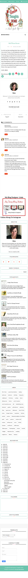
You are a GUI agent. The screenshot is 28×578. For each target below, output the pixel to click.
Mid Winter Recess (8, 483)
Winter (10, 434)
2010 (4, 459)
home (3, 413)
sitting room (9, 422)
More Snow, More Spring (12, 345)
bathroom (4, 395)
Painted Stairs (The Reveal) (12, 314)
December (6, 464)
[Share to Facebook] (5, 70)
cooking (16, 398)
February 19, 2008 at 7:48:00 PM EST (11, 139)
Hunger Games (9, 413)
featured (4, 407)
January (6, 488)
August (6, 469)
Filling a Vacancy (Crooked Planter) (14, 356)
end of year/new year (6, 404)
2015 (4, 451)
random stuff (18, 419)
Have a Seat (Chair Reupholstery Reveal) (15, 324)
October (6, 465)
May (5, 474)
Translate (12, 536)
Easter (10, 401)
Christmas (11, 398)
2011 (4, 457)
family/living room (19, 404)
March (6, 477)
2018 (4, 446)
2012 (4, 455)
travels (18, 428)
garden (9, 407)
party (7, 419)
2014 (4, 452)
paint (3, 419)
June (5, 472)
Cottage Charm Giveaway (12, 282)
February (6, 478)
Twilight (4, 431)
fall (13, 404)
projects (12, 419)
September (7, 467)
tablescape (16, 425)
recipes (3, 422)
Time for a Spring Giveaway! (13, 303)
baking (20, 392)
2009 (4, 460)
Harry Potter (21, 410)
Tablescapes (4, 428)
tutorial (23, 428)
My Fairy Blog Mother (19, 569)
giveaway (22, 407)
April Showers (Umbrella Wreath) (14, 293)
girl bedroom (15, 407)
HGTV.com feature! (11, 376)
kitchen (22, 413)
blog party (21, 395)
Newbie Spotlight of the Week (18, 416)
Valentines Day (10, 431)
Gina (14, 241)
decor (21, 398)
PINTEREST (12, 1)
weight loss (4, 434)
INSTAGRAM (4, 1)
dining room (4, 401)
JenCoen (7, 154)
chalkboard (4, 398)
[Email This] (2, 70)
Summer (4, 425)
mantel (3, 416)
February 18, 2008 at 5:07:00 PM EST (11, 127)
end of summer (17, 401)
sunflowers (9, 425)
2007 (4, 490)
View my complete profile (14, 251)
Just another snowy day (9, 480)
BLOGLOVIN (25, 1)
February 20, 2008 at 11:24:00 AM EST (11, 155)
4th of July (4, 392)
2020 (4, 444)
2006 (4, 491)
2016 (4, 449)
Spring (19, 422)
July (5, 470)
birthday (15, 395)
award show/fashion (12, 392)
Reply (6, 134)
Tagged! (6, 485)
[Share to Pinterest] (7, 70)
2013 (4, 454)
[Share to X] (4, 70)
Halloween (15, 410)
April (5, 475)
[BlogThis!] (3, 70)
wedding (17, 431)
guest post (8, 410)
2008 (4, 462)
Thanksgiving (12, 428)
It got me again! (7, 486)
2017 (4, 447)
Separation (6, 482)
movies (8, 416)
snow (15, 422)
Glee (3, 410)
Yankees (15, 434)
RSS (18, 1)
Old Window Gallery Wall (12, 335)
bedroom (10, 395)
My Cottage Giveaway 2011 (12, 366)
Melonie (7, 138)
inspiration (17, 413)
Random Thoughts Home (17, 567)
